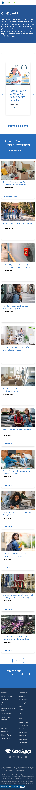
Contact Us (4, 731)
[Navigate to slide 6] (18, 126)
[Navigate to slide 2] (10, 126)
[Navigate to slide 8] (22, 126)
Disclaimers (23, 736)
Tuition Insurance (6, 699)
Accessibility (23, 742)
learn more (16, 786)
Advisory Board (24, 703)
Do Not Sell (23, 732)
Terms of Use (23, 725)
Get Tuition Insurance (14, 150)
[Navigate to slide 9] (24, 126)
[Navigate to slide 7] (20, 126)
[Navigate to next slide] (33, 94)
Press (21, 706)
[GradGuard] (8, 2)
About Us (22, 696)
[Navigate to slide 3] (13, 126)
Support (4, 728)
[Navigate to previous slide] (2, 94)
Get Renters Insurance (15, 680)
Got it (22, 786)
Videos (21, 709)
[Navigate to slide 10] (26, 126)
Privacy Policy (23, 722)
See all (18, 660)
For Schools (23, 699)
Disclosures (23, 739)
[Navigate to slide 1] (8, 126)
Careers (21, 713)
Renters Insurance (7, 696)
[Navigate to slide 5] (16, 126)
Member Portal (6, 735)
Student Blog (5, 738)
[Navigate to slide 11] (27, 126)
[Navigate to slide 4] (15, 126)
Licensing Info (23, 729)
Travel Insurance (6, 714)
